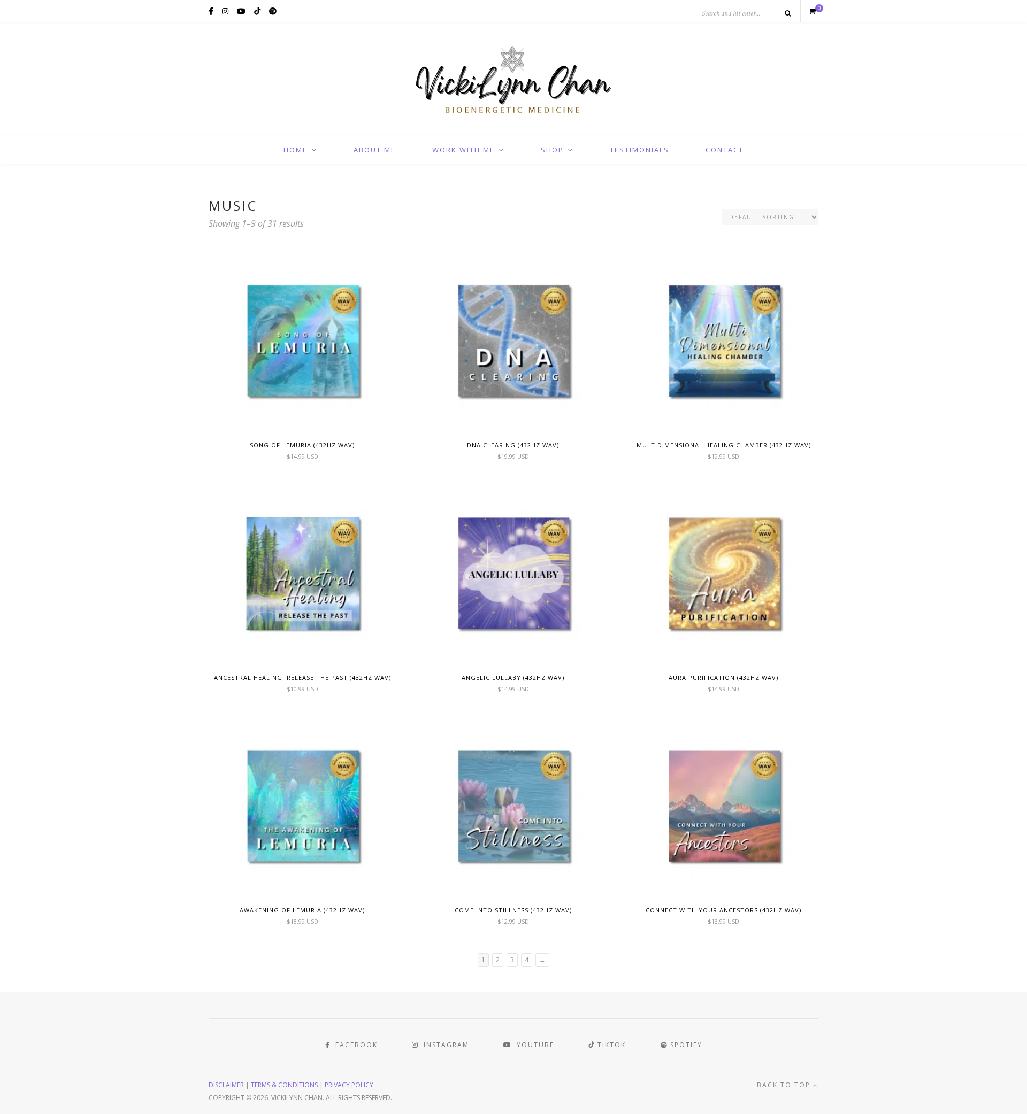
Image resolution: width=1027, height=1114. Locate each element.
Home (295, 149)
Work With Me (463, 149)
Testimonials (639, 149)
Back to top (785, 1084)
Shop (552, 149)
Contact (725, 149)
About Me (375, 149)
